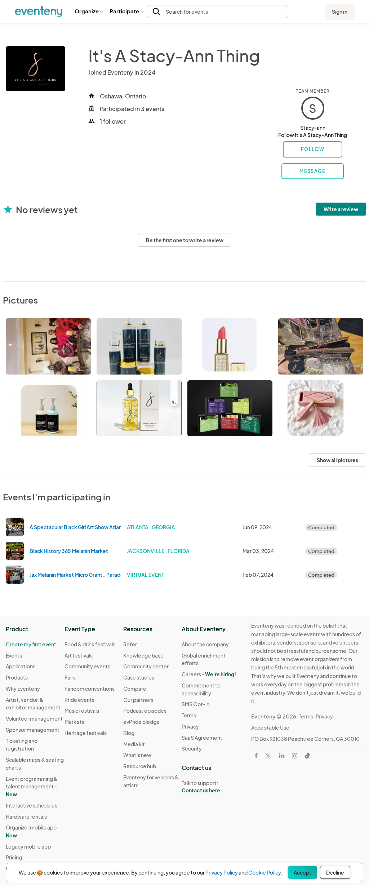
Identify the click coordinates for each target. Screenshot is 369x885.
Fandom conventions (90, 688)
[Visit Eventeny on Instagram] (294, 756)
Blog (128, 733)
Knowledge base (143, 655)
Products (17, 677)
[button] (88, 11)
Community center (146, 666)
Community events (87, 666)
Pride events (79, 699)
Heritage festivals (86, 733)
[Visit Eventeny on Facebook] (256, 756)
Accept (302, 872)
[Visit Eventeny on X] (268, 755)
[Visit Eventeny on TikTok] (307, 756)
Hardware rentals (26, 816)
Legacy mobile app (28, 846)
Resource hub (139, 766)
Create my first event (31, 644)
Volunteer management (34, 718)
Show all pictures (337, 460)
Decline (335, 872)
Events (14, 655)
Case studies (138, 677)
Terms (189, 715)
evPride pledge (141, 721)
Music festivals (82, 710)
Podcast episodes (144, 710)
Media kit (134, 744)
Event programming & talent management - (32, 786)
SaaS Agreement (202, 737)
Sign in (339, 11)
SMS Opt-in (195, 704)
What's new (137, 755)
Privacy (190, 726)
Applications (20, 666)
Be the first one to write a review (184, 240)
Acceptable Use (270, 727)
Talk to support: (201, 787)
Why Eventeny (23, 688)
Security (192, 748)
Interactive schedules (31, 805)
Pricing (14, 857)
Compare (134, 688)
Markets (74, 721)
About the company (205, 644)
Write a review (341, 209)
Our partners (138, 699)
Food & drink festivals (90, 644)
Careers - (209, 674)
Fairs (70, 677)
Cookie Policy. (265, 872)
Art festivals (79, 655)
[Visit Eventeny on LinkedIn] (282, 756)
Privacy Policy (221, 872)
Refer (130, 644)
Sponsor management (32, 729)
